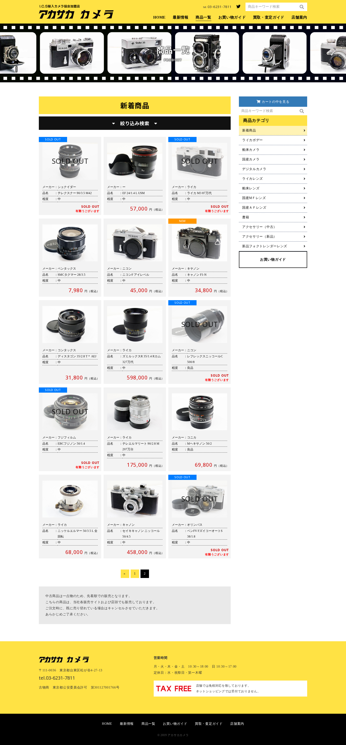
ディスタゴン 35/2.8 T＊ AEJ (70, 342)
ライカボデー (252, 140)
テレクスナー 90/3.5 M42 (70, 176)
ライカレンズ (252, 178)
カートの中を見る (275, 102)
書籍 (245, 217)
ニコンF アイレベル (135, 258)
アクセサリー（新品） (259, 236)
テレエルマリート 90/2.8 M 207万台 (135, 429)
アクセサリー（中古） (259, 227)
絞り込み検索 (134, 123)
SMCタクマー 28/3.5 (70, 258)
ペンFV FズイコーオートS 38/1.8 (199, 516)
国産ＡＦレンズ (254, 207)
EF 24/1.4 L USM (135, 176)
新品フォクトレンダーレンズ (264, 246)
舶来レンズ (251, 188)
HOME (159, 17)
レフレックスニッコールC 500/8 (199, 342)
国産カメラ (251, 159)
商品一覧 (203, 17)
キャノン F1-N (199, 258)
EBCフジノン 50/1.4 (70, 429)
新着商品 (249, 130)
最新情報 (181, 17)
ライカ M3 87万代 (199, 176)
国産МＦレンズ (254, 198)
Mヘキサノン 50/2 (199, 429)
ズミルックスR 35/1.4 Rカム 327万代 (135, 342)
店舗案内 (299, 17)
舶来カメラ (251, 149)
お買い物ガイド (232, 17)
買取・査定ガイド (269, 17)
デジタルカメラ (254, 169)
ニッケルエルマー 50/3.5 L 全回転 (70, 516)
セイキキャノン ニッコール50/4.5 (135, 516)
